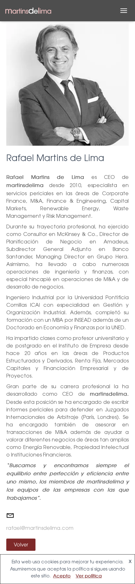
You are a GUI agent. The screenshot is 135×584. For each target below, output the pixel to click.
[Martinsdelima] (31, 11)
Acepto (62, 576)
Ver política (89, 576)
